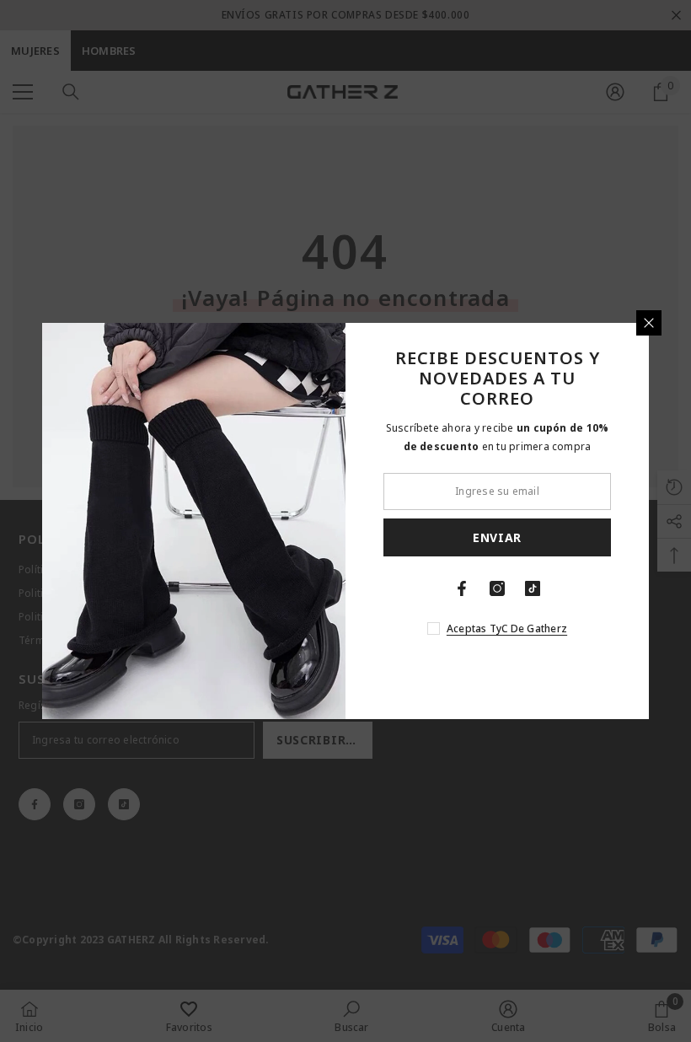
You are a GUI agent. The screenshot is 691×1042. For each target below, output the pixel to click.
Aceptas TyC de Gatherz (507, 628)
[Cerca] (649, 323)
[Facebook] (461, 588)
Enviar (497, 537)
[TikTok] (532, 588)
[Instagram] (497, 588)
